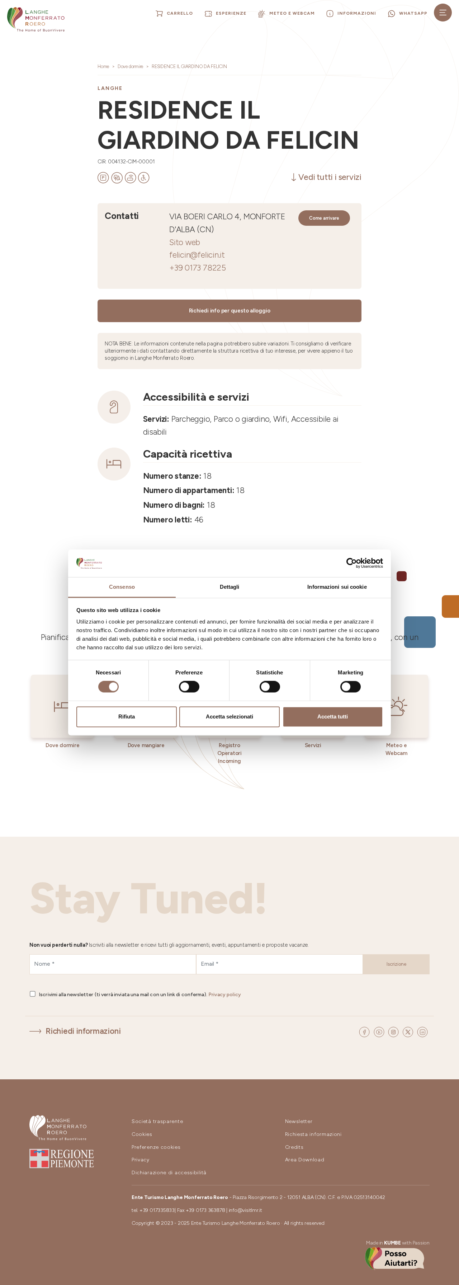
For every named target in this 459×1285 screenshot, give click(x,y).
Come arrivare (324, 218)
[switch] (189, 687)
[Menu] (443, 13)
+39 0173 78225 (197, 268)
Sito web (184, 242)
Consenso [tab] (122, 587)
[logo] (36, 19)
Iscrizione (396, 964)
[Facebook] (365, 1031)
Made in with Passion (398, 1243)
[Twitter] (409, 1031)
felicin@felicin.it (197, 255)
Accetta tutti (332, 716)
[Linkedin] (422, 1031)
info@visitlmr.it (245, 1210)
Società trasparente (157, 1121)
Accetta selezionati (229, 716)
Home (103, 66)
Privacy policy (224, 995)
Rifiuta (126, 716)
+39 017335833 (157, 1210)
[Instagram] (394, 1031)
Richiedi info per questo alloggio (229, 310)
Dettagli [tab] (230, 587)
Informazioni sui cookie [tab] (336, 587)
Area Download (305, 1160)
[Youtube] (380, 1031)
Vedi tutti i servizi (329, 177)
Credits (294, 1147)
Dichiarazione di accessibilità (169, 1173)
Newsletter (299, 1121)
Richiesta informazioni (313, 1134)
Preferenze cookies (156, 1147)
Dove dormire (130, 66)
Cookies (142, 1134)
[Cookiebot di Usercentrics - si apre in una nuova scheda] (351, 563)
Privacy (141, 1160)
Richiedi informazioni (83, 1031)
